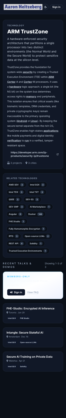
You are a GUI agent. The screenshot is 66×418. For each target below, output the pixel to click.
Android (22, 120)
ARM (51, 76)
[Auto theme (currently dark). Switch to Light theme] (45, 7)
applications (50, 130)
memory (31, 96)
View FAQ (33, 292)
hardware (15, 86)
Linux (34, 120)
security (28, 71)
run (27, 140)
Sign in (56, 6)
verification (14, 140)
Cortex (11, 81)
